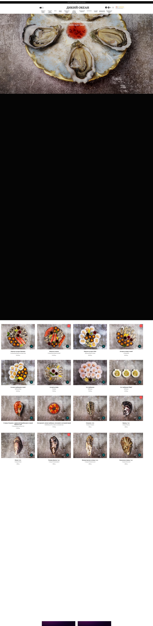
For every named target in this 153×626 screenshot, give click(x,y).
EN (42, 7)
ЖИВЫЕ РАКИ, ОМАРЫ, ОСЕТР (67, 12)
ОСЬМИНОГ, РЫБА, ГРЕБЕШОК (50, 12)
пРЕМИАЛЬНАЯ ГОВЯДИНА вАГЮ (109, 12)
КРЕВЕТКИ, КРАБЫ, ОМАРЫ (43, 12)
